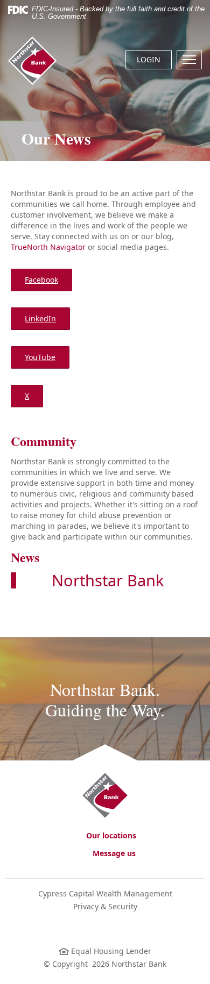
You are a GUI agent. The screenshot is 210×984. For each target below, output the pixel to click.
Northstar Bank (108, 580)
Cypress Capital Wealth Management (105, 893)
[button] (189, 59)
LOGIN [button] (148, 59)
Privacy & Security (105, 906)
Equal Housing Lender (110, 951)
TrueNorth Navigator (48, 247)
